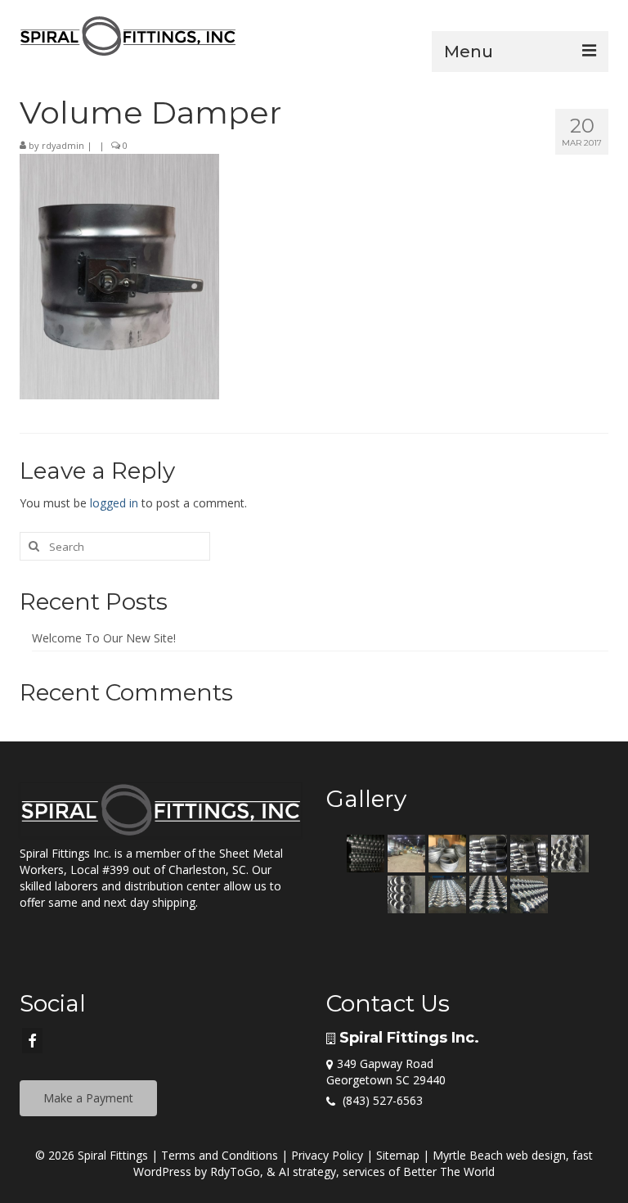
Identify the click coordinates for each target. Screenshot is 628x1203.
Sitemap (397, 1155)
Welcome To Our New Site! (104, 638)
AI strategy (307, 1171)
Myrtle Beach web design (499, 1155)
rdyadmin (63, 145)
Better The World (449, 1171)
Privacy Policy (327, 1155)
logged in (114, 503)
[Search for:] (115, 546)
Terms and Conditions (219, 1155)
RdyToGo (235, 1171)
